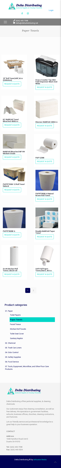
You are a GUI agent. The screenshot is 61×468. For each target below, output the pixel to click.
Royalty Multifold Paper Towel (45, 232)
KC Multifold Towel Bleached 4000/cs (11, 120)
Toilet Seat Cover (17, 334)
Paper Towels (16, 320)
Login (51, 10)
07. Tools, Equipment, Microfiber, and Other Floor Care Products (27, 367)
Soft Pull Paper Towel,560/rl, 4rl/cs (43, 270)
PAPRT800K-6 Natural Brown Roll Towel (44, 195)
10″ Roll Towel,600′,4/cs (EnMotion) (13, 79)
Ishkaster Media (40, 460)
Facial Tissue (15, 324)
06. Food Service (12, 362)
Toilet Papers (15, 315)
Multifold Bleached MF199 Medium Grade (14, 153)
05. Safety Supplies (13, 357)
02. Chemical (10, 343)
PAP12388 (39, 158)
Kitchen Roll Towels (18, 329)
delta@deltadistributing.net (27, 23)
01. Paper (9, 311)
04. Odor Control (11, 352)
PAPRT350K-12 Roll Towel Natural (14, 185)
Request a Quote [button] (12, 84)
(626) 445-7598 (22, 21)
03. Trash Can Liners (13, 348)
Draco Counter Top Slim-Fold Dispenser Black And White (46, 82)
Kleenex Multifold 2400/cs (46, 122)
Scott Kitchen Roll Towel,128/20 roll (10, 270)
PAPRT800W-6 (9, 231)
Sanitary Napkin (16, 338)
